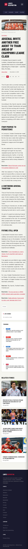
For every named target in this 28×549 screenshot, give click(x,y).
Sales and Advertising (8, 530)
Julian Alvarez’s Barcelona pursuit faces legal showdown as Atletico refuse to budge (15, 350)
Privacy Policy (6, 538)
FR (13, 76)
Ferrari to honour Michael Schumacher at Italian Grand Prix (15, 358)
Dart (4, 510)
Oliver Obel (4, 72)
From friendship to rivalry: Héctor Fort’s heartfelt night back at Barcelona (13, 254)
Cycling (5, 507)
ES (10, 76)
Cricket (4, 505)
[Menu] (22, 4)
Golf (7, 364)
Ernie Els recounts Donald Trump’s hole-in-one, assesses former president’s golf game (15, 367)
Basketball (5, 500)
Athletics (5, 492)
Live (6, 12)
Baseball (5, 497)
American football (7, 490)
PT (18, 76)
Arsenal (4, 306)
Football (4, 35)
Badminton (5, 495)
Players (22, 12)
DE (15, 76)
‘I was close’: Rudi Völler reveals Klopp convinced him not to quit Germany (14, 331)
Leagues (11, 12)
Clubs (16, 12)
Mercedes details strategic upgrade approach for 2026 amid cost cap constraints (14, 340)
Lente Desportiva (12, 4)
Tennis (4, 517)
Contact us (5, 525)
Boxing (4, 502)
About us (5, 527)
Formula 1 (8, 337)
